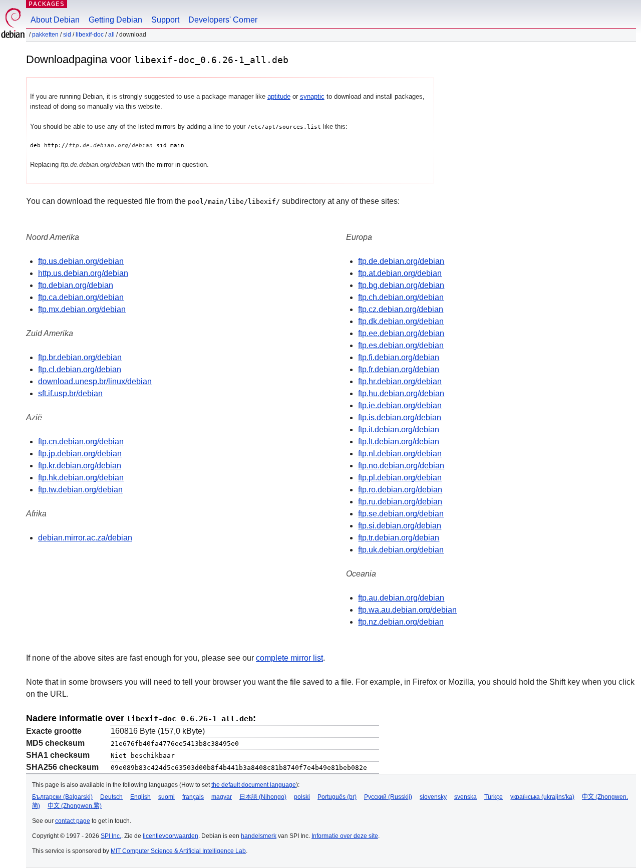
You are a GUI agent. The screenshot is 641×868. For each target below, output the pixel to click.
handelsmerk (258, 835)
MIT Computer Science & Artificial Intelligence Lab (178, 850)
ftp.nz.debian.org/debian (401, 622)
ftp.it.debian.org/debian (398, 429)
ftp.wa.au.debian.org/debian (407, 610)
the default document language (253, 784)
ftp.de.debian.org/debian (401, 261)
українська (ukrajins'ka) (542, 796)
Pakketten (45, 34)
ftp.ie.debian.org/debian (400, 405)
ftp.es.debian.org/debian (401, 345)
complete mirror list (289, 658)
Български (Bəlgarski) (62, 796)
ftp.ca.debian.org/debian (81, 297)
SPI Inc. (111, 835)
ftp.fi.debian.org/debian (398, 357)
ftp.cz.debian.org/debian (400, 309)
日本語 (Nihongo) (262, 796)
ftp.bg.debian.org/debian (401, 285)
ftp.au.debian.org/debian (401, 598)
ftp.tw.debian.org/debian (80, 489)
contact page (72, 820)
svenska (465, 796)
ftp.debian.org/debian (75, 285)
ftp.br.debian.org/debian (80, 357)
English (140, 796)
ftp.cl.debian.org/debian (79, 369)
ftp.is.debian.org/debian (399, 417)
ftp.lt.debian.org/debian (398, 441)
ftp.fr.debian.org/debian (398, 369)
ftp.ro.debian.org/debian (400, 489)
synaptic (312, 96)
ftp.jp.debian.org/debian (80, 453)
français (193, 796)
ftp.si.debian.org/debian (399, 525)
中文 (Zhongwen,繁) (75, 805)
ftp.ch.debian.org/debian (401, 297)
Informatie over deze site (344, 835)
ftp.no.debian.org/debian (401, 465)
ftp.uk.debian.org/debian (401, 549)
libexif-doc (90, 34)
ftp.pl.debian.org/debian (400, 477)
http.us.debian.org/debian (83, 273)
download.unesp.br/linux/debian (95, 381)
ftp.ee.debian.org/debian (401, 333)
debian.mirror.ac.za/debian (85, 537)
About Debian (55, 20)
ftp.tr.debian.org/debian (398, 537)
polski (302, 796)
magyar (221, 796)
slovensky (433, 796)
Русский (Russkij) (388, 796)
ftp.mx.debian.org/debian (82, 309)
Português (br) (337, 796)
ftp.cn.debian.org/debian (81, 441)
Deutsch (111, 796)
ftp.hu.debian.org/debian (401, 393)
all (111, 34)
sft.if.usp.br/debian (70, 393)
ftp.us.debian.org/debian (81, 261)
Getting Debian (115, 20)
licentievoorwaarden (170, 835)
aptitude (278, 96)
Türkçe (493, 796)
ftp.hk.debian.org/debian (81, 477)
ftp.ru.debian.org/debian (400, 501)
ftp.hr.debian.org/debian (400, 381)
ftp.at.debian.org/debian (400, 273)
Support (165, 20)
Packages (47, 4)
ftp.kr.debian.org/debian (79, 465)
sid (67, 34)
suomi (166, 796)
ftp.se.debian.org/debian (401, 513)
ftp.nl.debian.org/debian (400, 453)
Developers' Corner (222, 20)
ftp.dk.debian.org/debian (401, 321)
